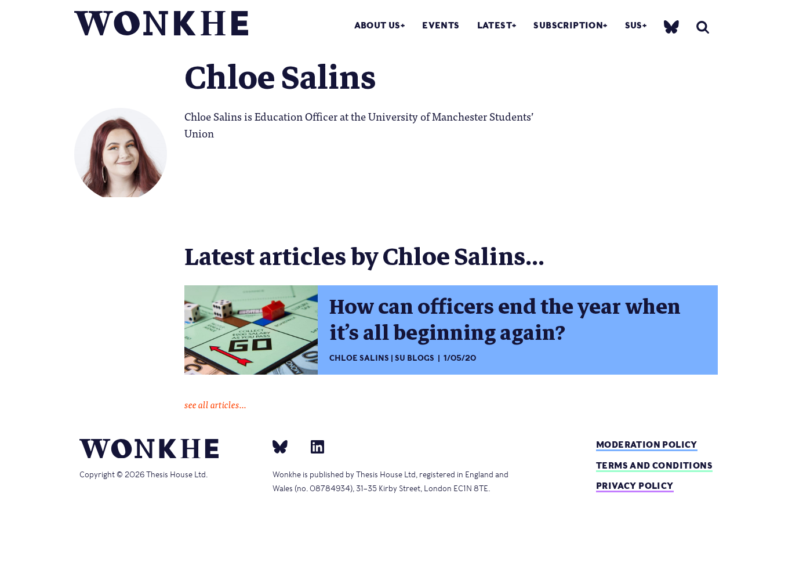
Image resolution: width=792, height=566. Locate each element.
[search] (702, 27)
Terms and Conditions (654, 465)
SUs (633, 25)
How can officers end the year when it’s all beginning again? (505, 319)
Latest (494, 25)
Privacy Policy (635, 486)
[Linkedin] (312, 446)
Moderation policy (646, 444)
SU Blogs (414, 358)
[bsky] (671, 26)
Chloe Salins (359, 358)
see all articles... (215, 404)
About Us (377, 25)
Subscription (568, 25)
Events (440, 25)
